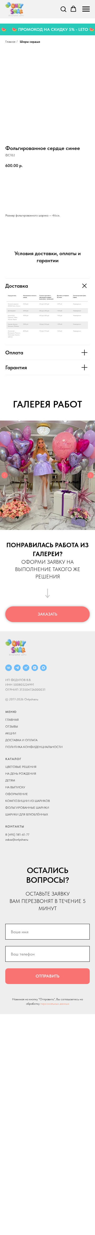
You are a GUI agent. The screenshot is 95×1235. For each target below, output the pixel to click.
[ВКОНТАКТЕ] (8, 667)
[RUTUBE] (26, 667)
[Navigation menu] (86, 9)
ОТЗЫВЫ (11, 726)
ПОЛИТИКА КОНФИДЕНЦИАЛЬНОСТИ (34, 747)
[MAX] (43, 667)
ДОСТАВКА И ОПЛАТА (21, 740)
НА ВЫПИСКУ (15, 787)
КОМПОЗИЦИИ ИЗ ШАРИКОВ (27, 801)
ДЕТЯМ (10, 780)
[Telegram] (17, 667)
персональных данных (54, 1003)
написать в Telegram (47, 197)
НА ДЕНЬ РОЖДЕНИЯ (20, 773)
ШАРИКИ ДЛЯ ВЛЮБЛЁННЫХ (26, 814)
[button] (63, 9)
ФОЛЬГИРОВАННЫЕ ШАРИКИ (27, 807)
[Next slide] (90, 475)
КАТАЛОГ (13, 759)
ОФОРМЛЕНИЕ (16, 794)
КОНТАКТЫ (14, 826)
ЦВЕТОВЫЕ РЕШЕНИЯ (20, 767)
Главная (10, 41)
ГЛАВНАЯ (12, 720)
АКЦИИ (10, 733)
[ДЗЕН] (34, 667)
